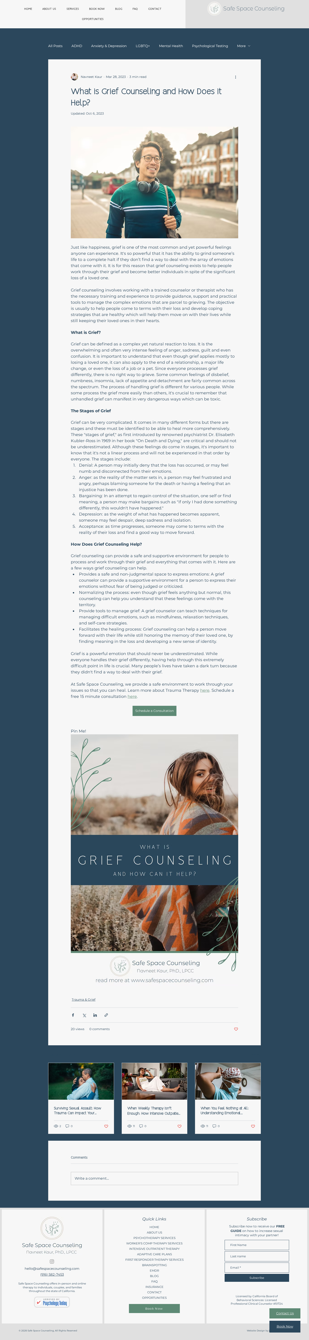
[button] (298, 9)
